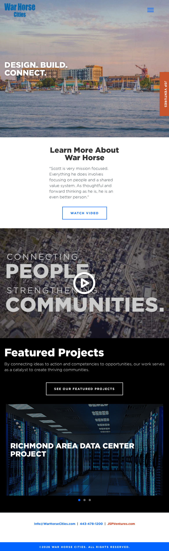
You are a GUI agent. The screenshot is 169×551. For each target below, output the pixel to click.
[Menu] (150, 10)
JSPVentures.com (121, 524)
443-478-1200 (91, 524)
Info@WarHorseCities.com (54, 524)
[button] (84, 213)
